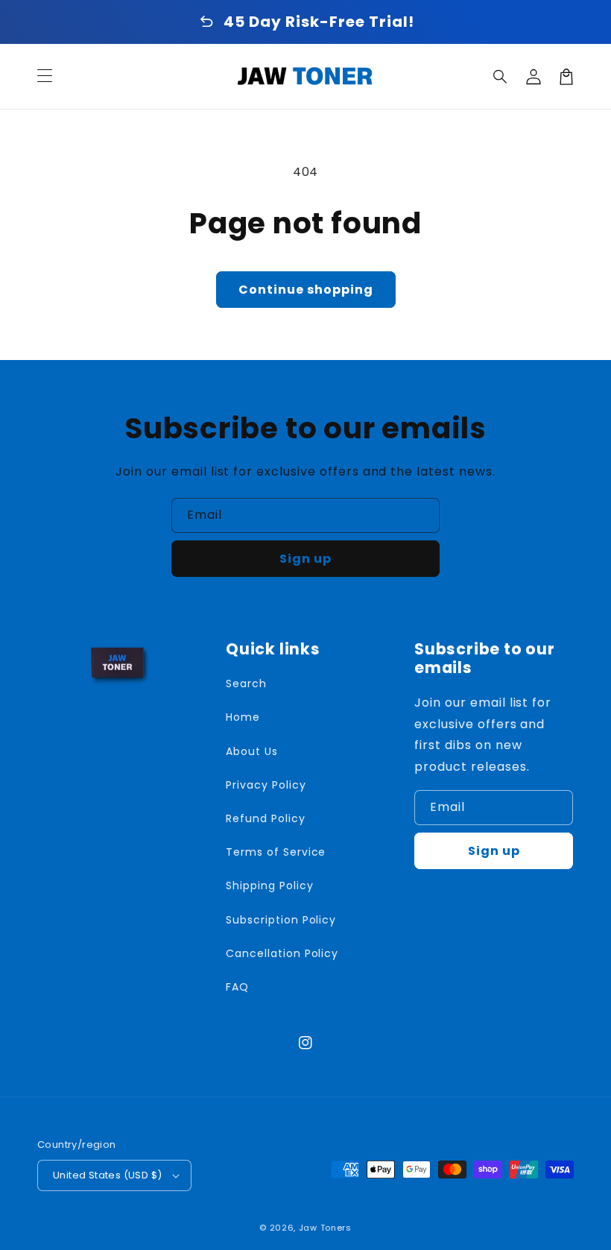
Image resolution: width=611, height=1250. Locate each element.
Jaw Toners (325, 1228)
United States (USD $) (107, 1175)
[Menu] (44, 76)
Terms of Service (276, 852)
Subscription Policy (281, 919)
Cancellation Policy (282, 953)
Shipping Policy (269, 885)
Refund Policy (265, 818)
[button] (500, 76)
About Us (252, 751)
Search (246, 683)
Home (243, 717)
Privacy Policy (266, 784)
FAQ (237, 986)
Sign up (305, 558)
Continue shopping (305, 289)
